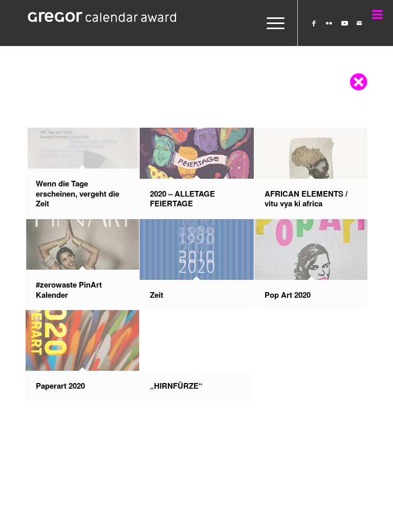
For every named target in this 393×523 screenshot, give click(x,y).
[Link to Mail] (359, 23)
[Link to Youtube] (344, 23)
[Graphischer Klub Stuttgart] (102, 23)
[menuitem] (270, 23)
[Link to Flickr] (329, 23)
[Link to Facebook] (313, 23)
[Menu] (270, 23)
